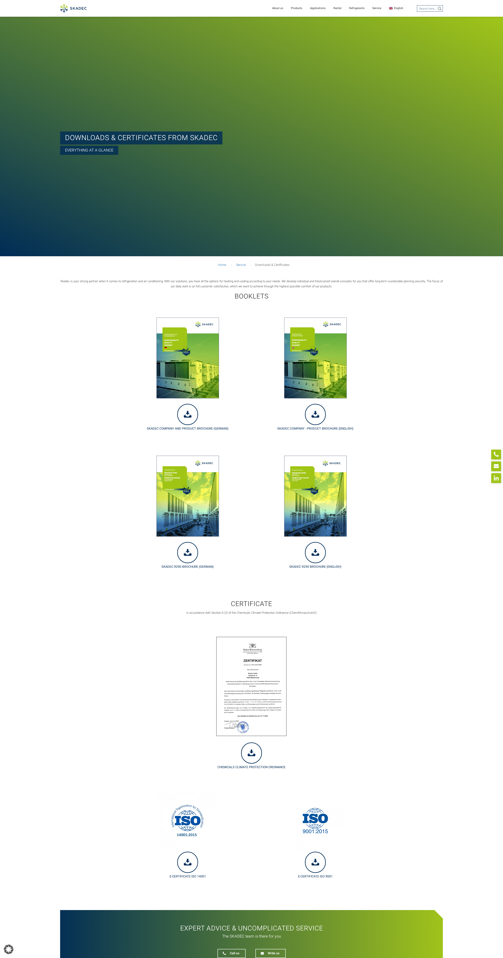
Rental (337, 8)
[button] (8, 949)
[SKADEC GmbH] (73, 8)
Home (222, 265)
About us (277, 8)
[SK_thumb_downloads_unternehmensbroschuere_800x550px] (188, 358)
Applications (318, 8)
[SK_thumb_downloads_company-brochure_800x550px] (315, 358)
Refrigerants (356, 8)
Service (376, 8)
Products (296, 8)
